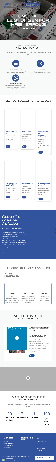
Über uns (7, 250)
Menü (52, 4)
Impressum (40, 443)
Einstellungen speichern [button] (40, 458)
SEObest (39, 450)
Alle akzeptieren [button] (50, 458)
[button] (3, 460)
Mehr (8, 146)
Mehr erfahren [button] (9, 458)
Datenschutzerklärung (42, 441)
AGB (38, 438)
